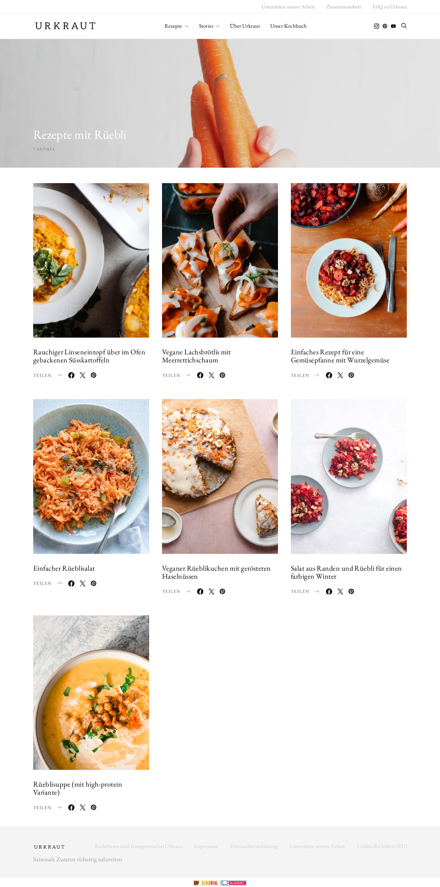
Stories (206, 25)
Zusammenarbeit (344, 6)
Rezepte (173, 25)
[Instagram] (376, 26)
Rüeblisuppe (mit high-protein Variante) (77, 788)
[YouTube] (393, 26)
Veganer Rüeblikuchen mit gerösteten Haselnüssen (216, 572)
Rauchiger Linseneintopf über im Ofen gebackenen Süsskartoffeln (89, 356)
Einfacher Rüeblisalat (64, 568)
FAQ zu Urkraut (390, 6)
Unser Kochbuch (288, 25)
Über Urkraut (245, 25)
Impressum (206, 846)
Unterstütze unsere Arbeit (288, 6)
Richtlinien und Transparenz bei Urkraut (139, 846)
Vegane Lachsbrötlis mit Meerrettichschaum (196, 356)
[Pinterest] (385, 26)
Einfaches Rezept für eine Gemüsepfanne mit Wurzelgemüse (340, 356)
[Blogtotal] (207, 882)
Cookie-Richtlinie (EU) (382, 846)
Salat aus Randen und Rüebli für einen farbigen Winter (346, 572)
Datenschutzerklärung (254, 846)
